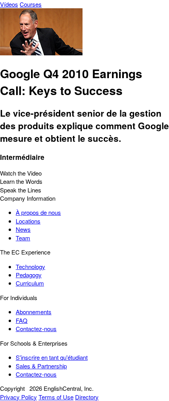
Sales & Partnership (41, 366)
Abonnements (33, 312)
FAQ (22, 320)
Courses (31, 4)
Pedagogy (29, 275)
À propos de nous (38, 212)
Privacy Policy (18, 397)
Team (23, 238)
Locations (28, 221)
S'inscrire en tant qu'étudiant (52, 357)
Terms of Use (56, 397)
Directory (87, 397)
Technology (30, 266)
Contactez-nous (36, 328)
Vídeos (9, 4)
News (23, 229)
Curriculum (30, 283)
